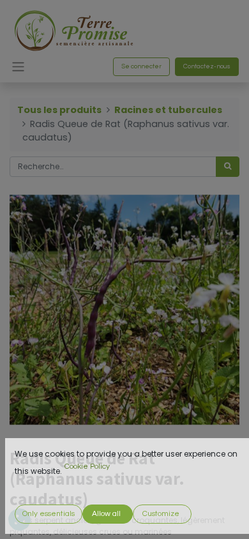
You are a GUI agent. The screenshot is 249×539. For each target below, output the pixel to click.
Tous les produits (59, 109)
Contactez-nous (206, 66)
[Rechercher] (227, 166)
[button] (48, 514)
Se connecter (141, 66)
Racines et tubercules (168, 109)
